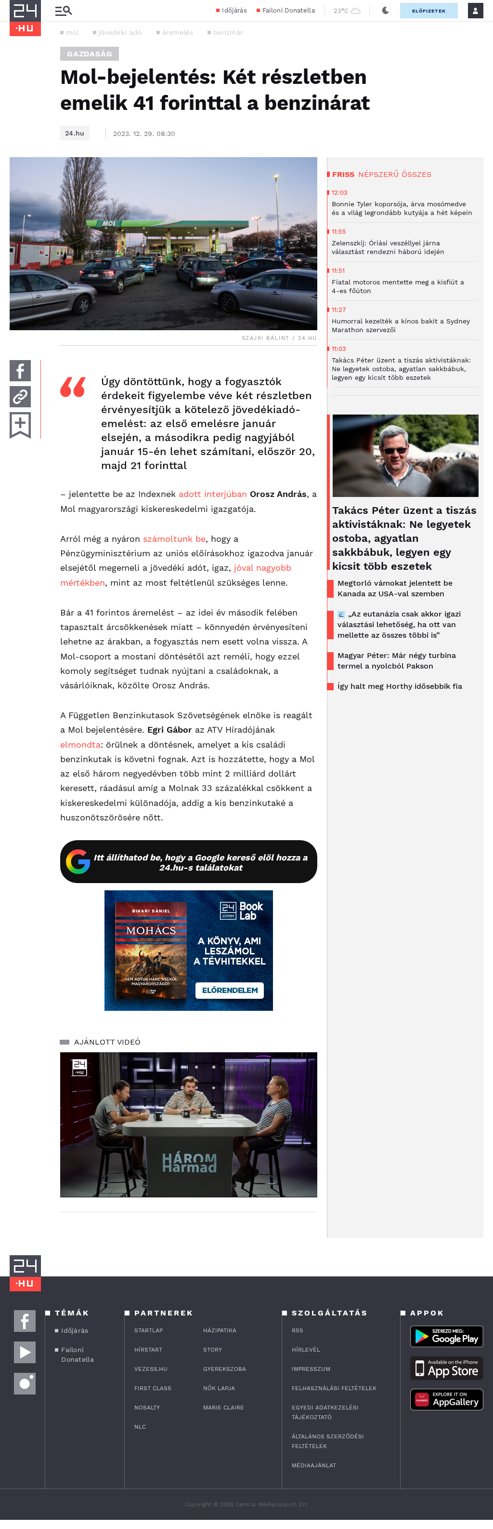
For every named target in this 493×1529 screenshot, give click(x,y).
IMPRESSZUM (311, 1369)
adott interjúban (213, 494)
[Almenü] (64, 11)
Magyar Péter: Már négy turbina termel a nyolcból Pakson (396, 661)
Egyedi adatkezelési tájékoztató (325, 1412)
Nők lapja (219, 1388)
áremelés (177, 32)
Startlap (148, 1330)
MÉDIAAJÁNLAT (314, 1465)
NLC (140, 1426)
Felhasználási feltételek (334, 1388)
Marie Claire (223, 1407)
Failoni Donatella (288, 10)
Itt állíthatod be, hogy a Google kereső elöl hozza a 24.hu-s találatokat (200, 862)
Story (212, 1349)
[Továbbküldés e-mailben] (20, 396)
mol (72, 32)
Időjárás (234, 10)
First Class (152, 1388)
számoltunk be (174, 539)
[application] (188, 1124)
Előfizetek (429, 10)
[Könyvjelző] (20, 425)
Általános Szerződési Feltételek (328, 1441)
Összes (416, 174)
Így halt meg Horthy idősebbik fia (399, 686)
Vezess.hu (151, 1369)
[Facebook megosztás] (20, 370)
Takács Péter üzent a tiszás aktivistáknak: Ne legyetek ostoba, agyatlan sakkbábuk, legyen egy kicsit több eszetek (404, 538)
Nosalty (147, 1407)
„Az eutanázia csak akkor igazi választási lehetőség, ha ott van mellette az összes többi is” (399, 624)
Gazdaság (89, 53)
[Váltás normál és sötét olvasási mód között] (385, 10)
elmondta (80, 744)
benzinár (228, 32)
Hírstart (148, 1349)
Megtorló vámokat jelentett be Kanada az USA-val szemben (395, 588)
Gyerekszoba (224, 1369)
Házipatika (219, 1330)
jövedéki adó (120, 32)
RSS (297, 1330)
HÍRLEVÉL (306, 1349)
